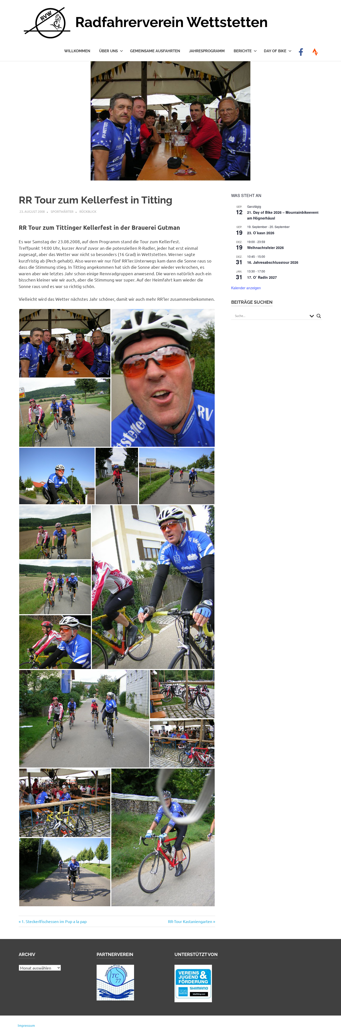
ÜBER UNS (108, 51)
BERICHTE (243, 51)
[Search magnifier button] (318, 316)
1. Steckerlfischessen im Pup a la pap (54, 921)
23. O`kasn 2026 (260, 232)
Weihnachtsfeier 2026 (265, 247)
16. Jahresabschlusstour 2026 (272, 262)
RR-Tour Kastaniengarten (190, 921)
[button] (65, 343)
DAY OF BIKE (275, 51)
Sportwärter (62, 211)
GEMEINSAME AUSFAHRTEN (155, 51)
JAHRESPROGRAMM (207, 51)
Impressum (26, 1025)
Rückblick (87, 211)
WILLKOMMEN (77, 51)
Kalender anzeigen (246, 287)
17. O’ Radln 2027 (262, 277)
